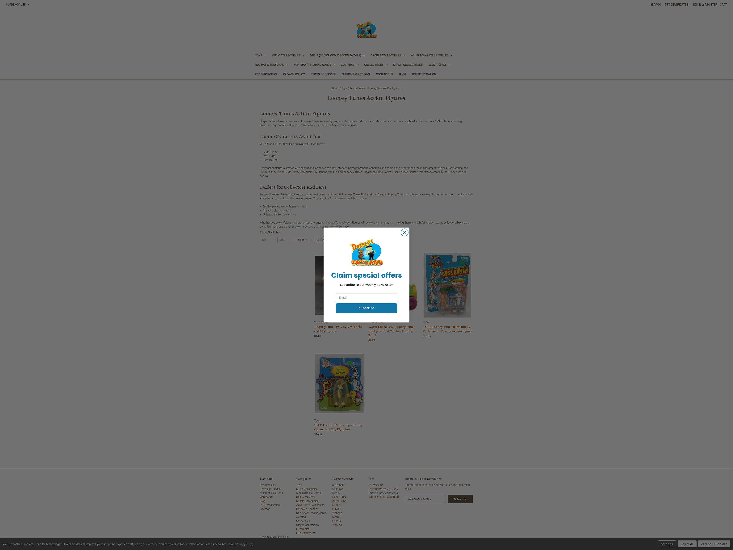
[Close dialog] (404, 232)
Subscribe (366, 308)
